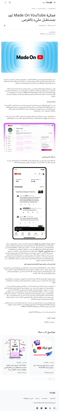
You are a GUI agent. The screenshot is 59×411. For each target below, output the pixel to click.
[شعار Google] (52, 393)
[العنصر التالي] (49, 379)
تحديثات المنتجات (41, 9)
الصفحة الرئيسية (51, 9)
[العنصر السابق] (53, 379)
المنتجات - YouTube (49, 322)
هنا (9, 249)
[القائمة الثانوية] (5, 2)
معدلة (44, 312)
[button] (4, 25)
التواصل (33, 9)
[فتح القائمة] (55, 2)
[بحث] (10, 2)
